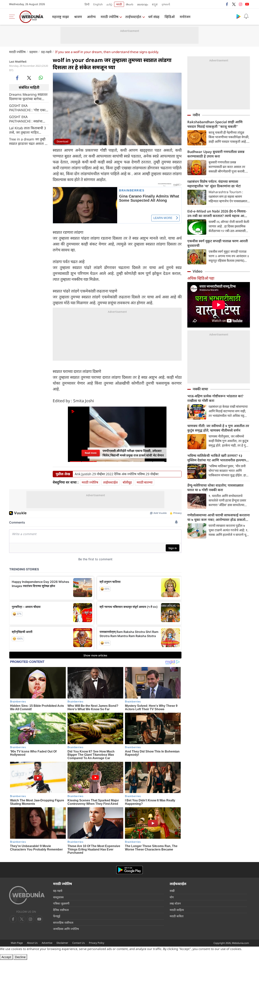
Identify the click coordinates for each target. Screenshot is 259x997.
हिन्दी (87, 4)
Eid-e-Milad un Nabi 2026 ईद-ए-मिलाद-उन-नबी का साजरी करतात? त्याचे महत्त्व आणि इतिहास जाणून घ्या (217, 213)
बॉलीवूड (127, 482)
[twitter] (234, 4)
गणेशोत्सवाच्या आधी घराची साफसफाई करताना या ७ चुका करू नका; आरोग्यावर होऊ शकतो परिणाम (218, 517)
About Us (32, 942)
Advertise (47, 942)
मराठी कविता (177, 916)
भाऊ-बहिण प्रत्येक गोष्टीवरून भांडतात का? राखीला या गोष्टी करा (215, 398)
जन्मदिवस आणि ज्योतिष (66, 929)
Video (197, 271)
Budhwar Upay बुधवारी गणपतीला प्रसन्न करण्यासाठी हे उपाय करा (215, 153)
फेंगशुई (56, 916)
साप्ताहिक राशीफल (63, 922)
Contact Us (78, 942)
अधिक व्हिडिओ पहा (200, 278)
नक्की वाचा (200, 388)
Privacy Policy (96, 942)
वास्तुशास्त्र (58, 897)
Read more (90, 452)
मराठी (119, 4)
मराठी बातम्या (144, 482)
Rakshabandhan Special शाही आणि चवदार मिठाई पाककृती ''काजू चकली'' (215, 124)
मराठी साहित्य (177, 910)
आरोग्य (91, 16)
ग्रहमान (33, 52)
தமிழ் (109, 4)
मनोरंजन (185, 16)
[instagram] (240, 4)
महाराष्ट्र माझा (60, 16)
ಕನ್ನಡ (155, 4)
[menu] (13, 16)
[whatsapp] (40, 77)
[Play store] (238, 16)
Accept (6, 957)
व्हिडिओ (170, 16)
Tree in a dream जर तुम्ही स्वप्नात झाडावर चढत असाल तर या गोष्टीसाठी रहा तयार (28, 141)
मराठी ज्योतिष (109, 16)
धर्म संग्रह (153, 16)
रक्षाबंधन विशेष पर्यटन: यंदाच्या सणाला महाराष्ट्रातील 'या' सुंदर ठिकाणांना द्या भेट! (214, 183)
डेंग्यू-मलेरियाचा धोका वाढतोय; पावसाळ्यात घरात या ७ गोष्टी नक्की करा (215, 487)
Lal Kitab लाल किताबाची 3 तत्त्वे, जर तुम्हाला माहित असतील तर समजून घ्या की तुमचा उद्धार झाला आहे (27, 130)
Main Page (17, 942)
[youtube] (247, 4)
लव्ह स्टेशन (175, 903)
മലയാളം (142, 4)
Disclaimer (62, 942)
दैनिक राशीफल (61, 910)
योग (172, 897)
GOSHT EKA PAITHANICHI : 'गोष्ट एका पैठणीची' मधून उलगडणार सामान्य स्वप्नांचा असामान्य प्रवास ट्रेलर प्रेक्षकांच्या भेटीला (29, 107)
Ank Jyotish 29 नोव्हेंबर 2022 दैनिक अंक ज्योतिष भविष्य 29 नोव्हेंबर (117, 474)
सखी (172, 891)
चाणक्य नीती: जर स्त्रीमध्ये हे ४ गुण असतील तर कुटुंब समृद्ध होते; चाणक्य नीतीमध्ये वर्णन (218, 428)
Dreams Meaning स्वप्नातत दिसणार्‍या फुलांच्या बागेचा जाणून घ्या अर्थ (28, 96)
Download (62, 141)
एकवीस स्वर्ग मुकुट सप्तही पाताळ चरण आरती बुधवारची (217, 243)
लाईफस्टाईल (133, 16)
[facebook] (227, 4)
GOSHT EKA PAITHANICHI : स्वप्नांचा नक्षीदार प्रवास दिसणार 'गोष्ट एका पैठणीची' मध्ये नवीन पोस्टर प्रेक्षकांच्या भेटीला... (29, 118)
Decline (20, 957)
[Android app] (129, 870)
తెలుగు (129, 4)
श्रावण (78, 16)
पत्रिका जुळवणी (61, 903)
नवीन (196, 114)
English (98, 4)
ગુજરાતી (165, 4)
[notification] (246, 16)
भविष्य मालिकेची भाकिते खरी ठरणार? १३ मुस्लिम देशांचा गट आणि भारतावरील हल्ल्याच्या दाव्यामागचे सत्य (218, 457)
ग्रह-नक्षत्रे (46, 52)
